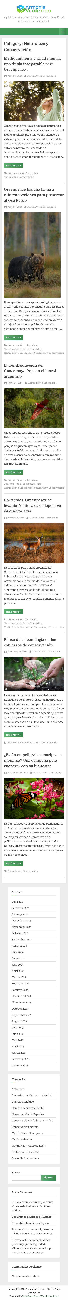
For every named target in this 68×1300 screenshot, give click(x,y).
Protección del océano (25, 1152)
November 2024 (21, 926)
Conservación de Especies (22, 345)
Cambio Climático (23, 1101)
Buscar (16, 1172)
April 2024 (18, 970)
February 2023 (20, 1059)
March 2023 (19, 1052)
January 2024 (20, 990)
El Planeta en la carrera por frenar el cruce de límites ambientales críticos (33, 1206)
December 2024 (21, 920)
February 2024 (20, 983)
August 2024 (19, 945)
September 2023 (22, 1015)
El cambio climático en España (30, 1223)
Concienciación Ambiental (22, 173)
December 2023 (21, 996)
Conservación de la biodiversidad (22, 349)
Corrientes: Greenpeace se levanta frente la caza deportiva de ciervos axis (32, 505)
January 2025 (20, 914)
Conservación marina (25, 1126)
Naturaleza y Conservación (19, 177)
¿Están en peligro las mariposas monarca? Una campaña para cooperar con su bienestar (33, 760)
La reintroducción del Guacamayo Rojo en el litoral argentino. (30, 371)
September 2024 (22, 939)
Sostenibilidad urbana (25, 1158)
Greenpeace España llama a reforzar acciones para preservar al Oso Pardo (34, 195)
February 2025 (20, 908)
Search (48, 1177)
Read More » (14, 166)
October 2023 (20, 1008)
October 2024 (20, 933)
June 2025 (18, 901)
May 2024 (18, 964)
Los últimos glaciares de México (32, 1216)
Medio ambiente (17, 742)
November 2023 (21, 1002)
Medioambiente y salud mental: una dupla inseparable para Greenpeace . (32, 64)
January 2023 (20, 1065)
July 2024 (18, 952)
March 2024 (19, 977)
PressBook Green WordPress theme (40, 1296)
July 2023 (18, 1027)
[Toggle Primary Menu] (62, 31)
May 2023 (18, 1040)
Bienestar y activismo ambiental (32, 1095)
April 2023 (18, 1046)
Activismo (18, 1089)
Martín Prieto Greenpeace (41, 75)
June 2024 (18, 958)
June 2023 (18, 1034)
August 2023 (19, 1021)
